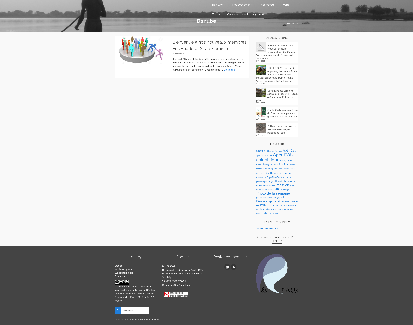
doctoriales (285, 168)
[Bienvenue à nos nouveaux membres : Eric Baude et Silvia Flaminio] (141, 49)
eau (269, 172)
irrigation (282, 184)
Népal (279, 189)
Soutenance (277, 205)
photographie (261, 197)
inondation (271, 185)
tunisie (278, 209)
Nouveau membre (269, 189)
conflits (264, 168)
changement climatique (275, 164)
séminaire (270, 209)
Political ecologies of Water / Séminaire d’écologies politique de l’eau (281, 129)
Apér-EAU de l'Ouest (264, 156)
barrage (283, 160)
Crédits (118, 265)
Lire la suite (229, 69)
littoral (292, 185)
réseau (269, 205)
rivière (287, 201)
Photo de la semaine (273, 193)
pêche (281, 201)
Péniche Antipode (266, 201)
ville (265, 213)
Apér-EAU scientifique (274, 157)
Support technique (124, 272)
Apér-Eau (289, 150)
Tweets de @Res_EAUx (268, 228)
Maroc (258, 189)
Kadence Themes (152, 319)
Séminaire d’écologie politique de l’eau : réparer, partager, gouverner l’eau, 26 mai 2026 (282, 113)
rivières (294, 201)
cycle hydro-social (274, 168)
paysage (286, 189)
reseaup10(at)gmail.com (178, 285)
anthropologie (277, 151)
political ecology (273, 197)
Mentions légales (123, 269)
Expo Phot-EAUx (274, 177)
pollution (284, 197)
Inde (264, 185)
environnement (283, 173)
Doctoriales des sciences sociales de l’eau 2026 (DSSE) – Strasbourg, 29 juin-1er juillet (277, 95)
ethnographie (261, 177)
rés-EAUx (261, 205)
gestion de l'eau (280, 181)
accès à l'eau (263, 150)
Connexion (120, 276)
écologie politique (274, 213)
